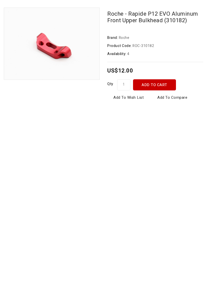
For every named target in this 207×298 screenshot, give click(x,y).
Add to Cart (154, 85)
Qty (110, 84)
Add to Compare (172, 97)
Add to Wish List (128, 97)
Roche (124, 37)
